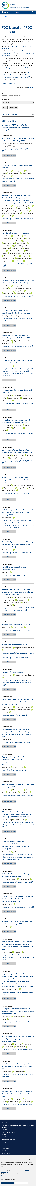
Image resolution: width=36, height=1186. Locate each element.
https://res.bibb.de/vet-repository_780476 (16, 742)
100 (33, 87)
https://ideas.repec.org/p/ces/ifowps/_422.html (17, 296)
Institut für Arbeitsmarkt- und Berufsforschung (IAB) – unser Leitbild (18, 1126)
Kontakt (4, 1150)
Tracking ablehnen (22, 1183)
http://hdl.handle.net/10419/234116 (14, 770)
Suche (3, 93)
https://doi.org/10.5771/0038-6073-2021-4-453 (17, 882)
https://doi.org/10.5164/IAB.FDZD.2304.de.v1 (17, 658)
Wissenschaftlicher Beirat (9, 1139)
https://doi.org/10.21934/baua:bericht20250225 (17, 219)
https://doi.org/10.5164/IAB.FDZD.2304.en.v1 (17, 680)
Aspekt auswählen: (9, 115)
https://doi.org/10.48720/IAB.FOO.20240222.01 (17, 520)
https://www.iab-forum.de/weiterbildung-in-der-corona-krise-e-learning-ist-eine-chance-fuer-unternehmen (18, 957)
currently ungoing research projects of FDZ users (18, 68)
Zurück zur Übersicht (8, 83)
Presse (3, 1146)
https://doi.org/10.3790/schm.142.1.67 (15, 715)
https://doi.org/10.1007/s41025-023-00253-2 (16, 575)
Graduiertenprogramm (8, 1132)
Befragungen (5, 1134)
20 (28, 87)
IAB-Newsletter (6, 1148)
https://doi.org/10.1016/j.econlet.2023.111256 (17, 630)
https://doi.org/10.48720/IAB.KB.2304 (14, 610)
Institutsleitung (6, 1130)
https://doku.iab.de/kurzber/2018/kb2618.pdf (17, 1049)
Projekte (4, 1137)
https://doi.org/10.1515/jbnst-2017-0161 (15, 1022)
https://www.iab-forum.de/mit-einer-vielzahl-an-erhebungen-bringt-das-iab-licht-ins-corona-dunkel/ (18, 825)
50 (30, 87)
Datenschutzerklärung (7, 1175)
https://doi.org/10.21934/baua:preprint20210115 (18, 907)
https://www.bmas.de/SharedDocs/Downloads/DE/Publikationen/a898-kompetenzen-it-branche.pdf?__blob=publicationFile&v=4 (18, 857)
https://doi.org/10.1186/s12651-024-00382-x (16, 553)
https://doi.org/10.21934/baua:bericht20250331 (17, 346)
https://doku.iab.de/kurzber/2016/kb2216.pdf (17, 1104)
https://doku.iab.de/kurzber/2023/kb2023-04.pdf (18, 608)
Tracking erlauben (7, 1183)
